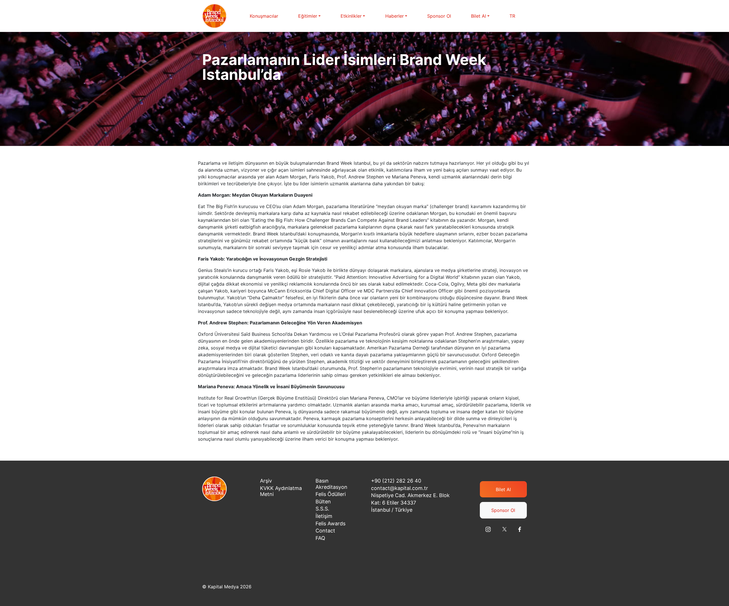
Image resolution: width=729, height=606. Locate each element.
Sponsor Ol (439, 16)
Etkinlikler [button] (351, 16)
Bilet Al (503, 489)
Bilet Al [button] (478, 16)
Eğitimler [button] (307, 16)
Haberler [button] (394, 16)
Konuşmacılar (264, 16)
